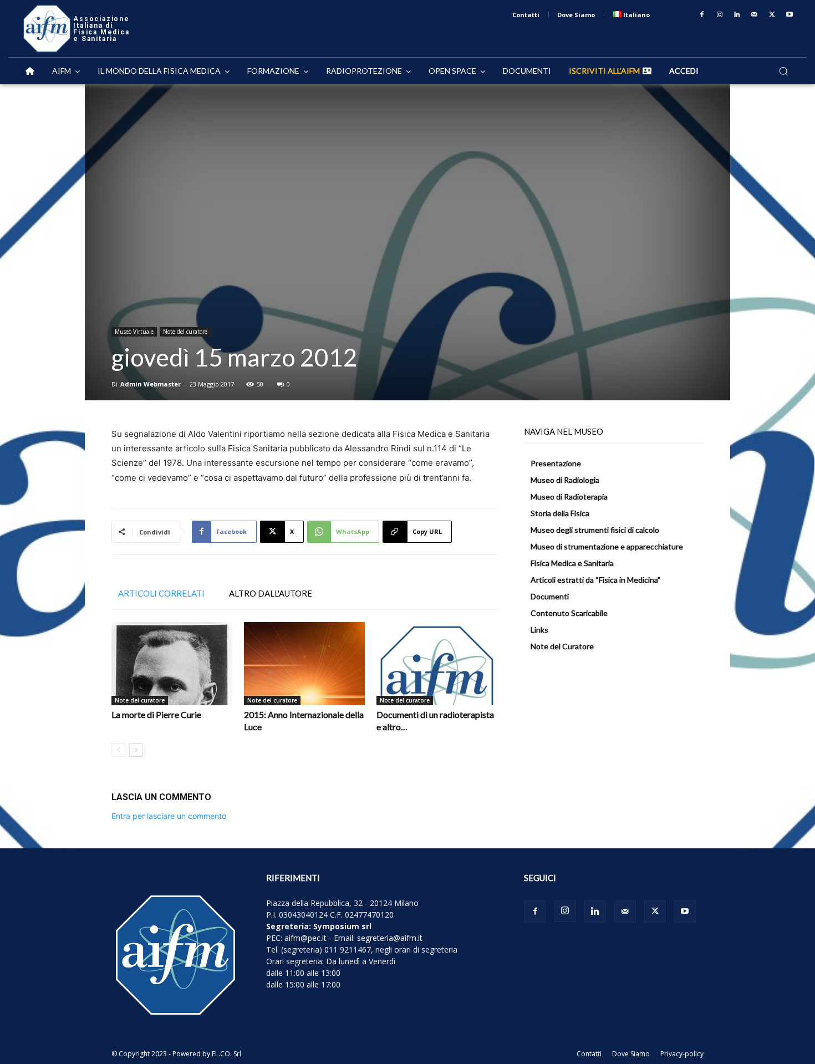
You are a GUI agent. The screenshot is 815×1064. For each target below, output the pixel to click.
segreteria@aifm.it (389, 938)
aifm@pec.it (305, 938)
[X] (772, 15)
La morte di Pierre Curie (156, 714)
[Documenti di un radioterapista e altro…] (436, 663)
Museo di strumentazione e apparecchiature (607, 546)
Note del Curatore (562, 646)
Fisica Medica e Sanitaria (572, 563)
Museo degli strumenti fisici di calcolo (595, 529)
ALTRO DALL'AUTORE (270, 593)
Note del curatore (185, 331)
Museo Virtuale (134, 331)
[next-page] (136, 750)
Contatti (589, 1053)
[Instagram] (720, 15)
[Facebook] (702, 15)
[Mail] (754, 15)
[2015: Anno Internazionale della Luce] (304, 663)
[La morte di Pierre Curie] (171, 663)
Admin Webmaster (150, 384)
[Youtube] (789, 15)
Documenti (550, 596)
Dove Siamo (631, 1053)
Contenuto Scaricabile (569, 613)
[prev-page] (118, 750)
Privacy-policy (682, 1053)
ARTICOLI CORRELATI (161, 593)
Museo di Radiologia (565, 480)
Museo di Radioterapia (569, 496)
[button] (783, 71)
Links (539, 629)
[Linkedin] (737, 15)
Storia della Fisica (560, 513)
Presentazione (556, 463)
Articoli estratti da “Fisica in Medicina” (595, 579)
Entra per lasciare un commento (168, 816)
